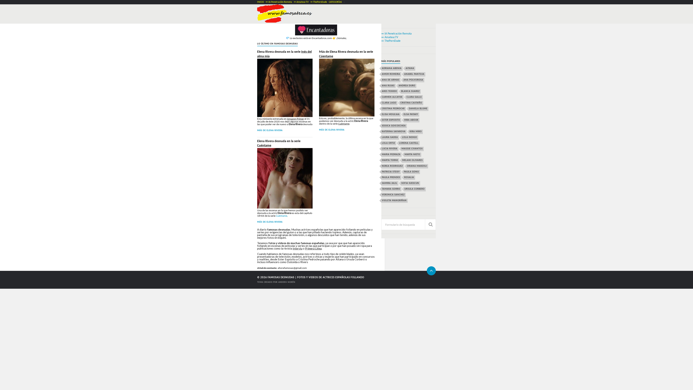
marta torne (390, 160)
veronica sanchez (393, 195)
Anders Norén (286, 282)
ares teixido (389, 91)
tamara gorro (391, 189)
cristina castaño (411, 103)
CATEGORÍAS (335, 2)
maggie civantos (412, 149)
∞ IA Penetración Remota (279, 2)
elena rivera (275, 130)
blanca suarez (410, 91)
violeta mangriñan (394, 200)
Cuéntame (281, 216)
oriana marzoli (417, 166)
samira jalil (389, 183)
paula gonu (411, 172)
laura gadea (390, 137)
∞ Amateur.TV (301, 2)
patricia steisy (391, 172)
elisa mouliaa (391, 114)
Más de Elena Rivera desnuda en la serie (346, 54)
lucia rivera (389, 149)
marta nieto (412, 154)
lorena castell (409, 143)
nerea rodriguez (392, 166)
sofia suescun (410, 183)
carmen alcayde (392, 97)
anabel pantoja (414, 74)
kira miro (416, 131)
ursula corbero (414, 189)
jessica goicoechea (394, 126)
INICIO (260, 2)
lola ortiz (388, 143)
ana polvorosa (413, 80)
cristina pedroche (393, 108)
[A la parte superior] (431, 270)
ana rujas (388, 85)
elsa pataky (411, 114)
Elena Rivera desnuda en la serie (284, 54)
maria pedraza (391, 154)
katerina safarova (394, 131)
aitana (410, 68)
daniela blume (418, 108)
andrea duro (407, 85)
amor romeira (391, 74)
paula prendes (391, 177)
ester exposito (391, 120)
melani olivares (412, 160)
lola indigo (409, 137)
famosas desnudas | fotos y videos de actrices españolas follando (316, 277)
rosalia (409, 177)
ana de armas (390, 80)
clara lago (389, 103)
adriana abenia (392, 68)
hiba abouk (411, 120)
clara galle (414, 97)
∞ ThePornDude (318, 2)
